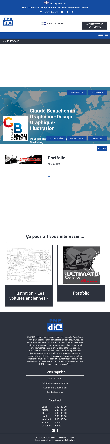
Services (97, 138)
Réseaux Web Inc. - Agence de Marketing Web (55, 440)
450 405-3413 (12, 41)
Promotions (76, 138)
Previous (6, 241)
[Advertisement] (55, 66)
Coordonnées (56, 138)
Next (103, 241)
